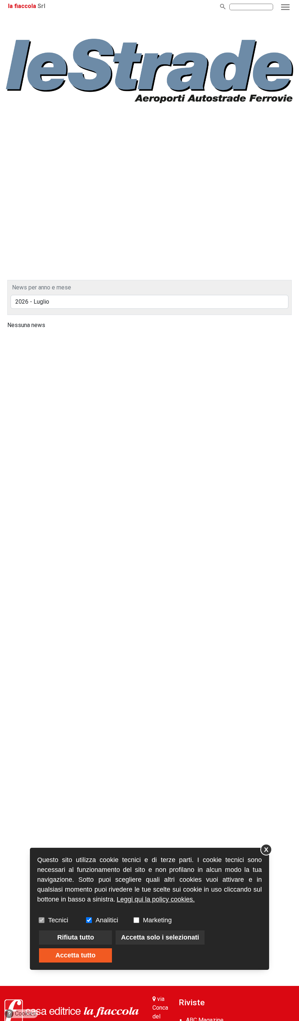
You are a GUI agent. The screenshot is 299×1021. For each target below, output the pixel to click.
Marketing (157, 920)
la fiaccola (22, 6)
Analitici (107, 920)
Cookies (22, 1013)
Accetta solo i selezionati (160, 937)
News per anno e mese (41, 287)
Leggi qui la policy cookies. (156, 899)
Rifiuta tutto (75, 937)
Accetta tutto (75, 955)
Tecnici (58, 920)
